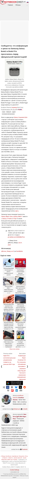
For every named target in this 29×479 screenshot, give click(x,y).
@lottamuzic (16, 409)
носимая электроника (8, 114)
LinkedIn (24, 409)
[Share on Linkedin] (16, 390)
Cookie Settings (14, 470)
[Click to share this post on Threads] (11, 387)
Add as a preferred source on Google (16, 383)
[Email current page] (20, 390)
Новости (10, 458)
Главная (10, 5)
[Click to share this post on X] (20, 387)
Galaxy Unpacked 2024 (20, 117)
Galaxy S (8, 112)
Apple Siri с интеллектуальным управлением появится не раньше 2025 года (9, 360)
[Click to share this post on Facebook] (7, 387)
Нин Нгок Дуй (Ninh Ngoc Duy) (19, 416)
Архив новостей (18, 458)
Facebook (24, 449)
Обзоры (18, 5)
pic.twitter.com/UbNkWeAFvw (16, 237)
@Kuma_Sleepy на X (7, 251)
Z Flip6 (15, 218)
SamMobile (19, 251)
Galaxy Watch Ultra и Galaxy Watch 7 (12, 216)
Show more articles (14, 349)
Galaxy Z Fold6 (6, 218)
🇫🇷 (21, 109)
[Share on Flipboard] (12, 390)
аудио (14, 112)
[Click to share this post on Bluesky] (16, 387)
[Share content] (4, 387)
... (27, 5)
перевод (14, 107)
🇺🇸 (19, 109)
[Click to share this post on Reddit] (24, 387)
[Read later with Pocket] (8, 390)
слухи (3, 112)
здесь (17, 211)
